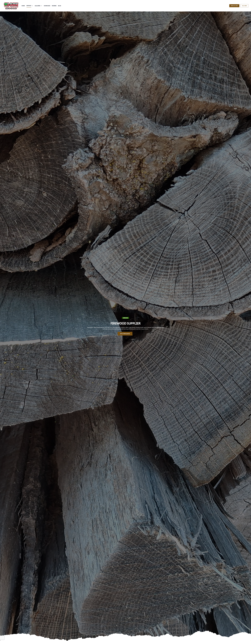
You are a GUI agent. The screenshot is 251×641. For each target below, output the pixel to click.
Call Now (244, 5)
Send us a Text (234, 5)
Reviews (54, 5)
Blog (59, 5)
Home (23, 5)
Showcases (47, 5)
